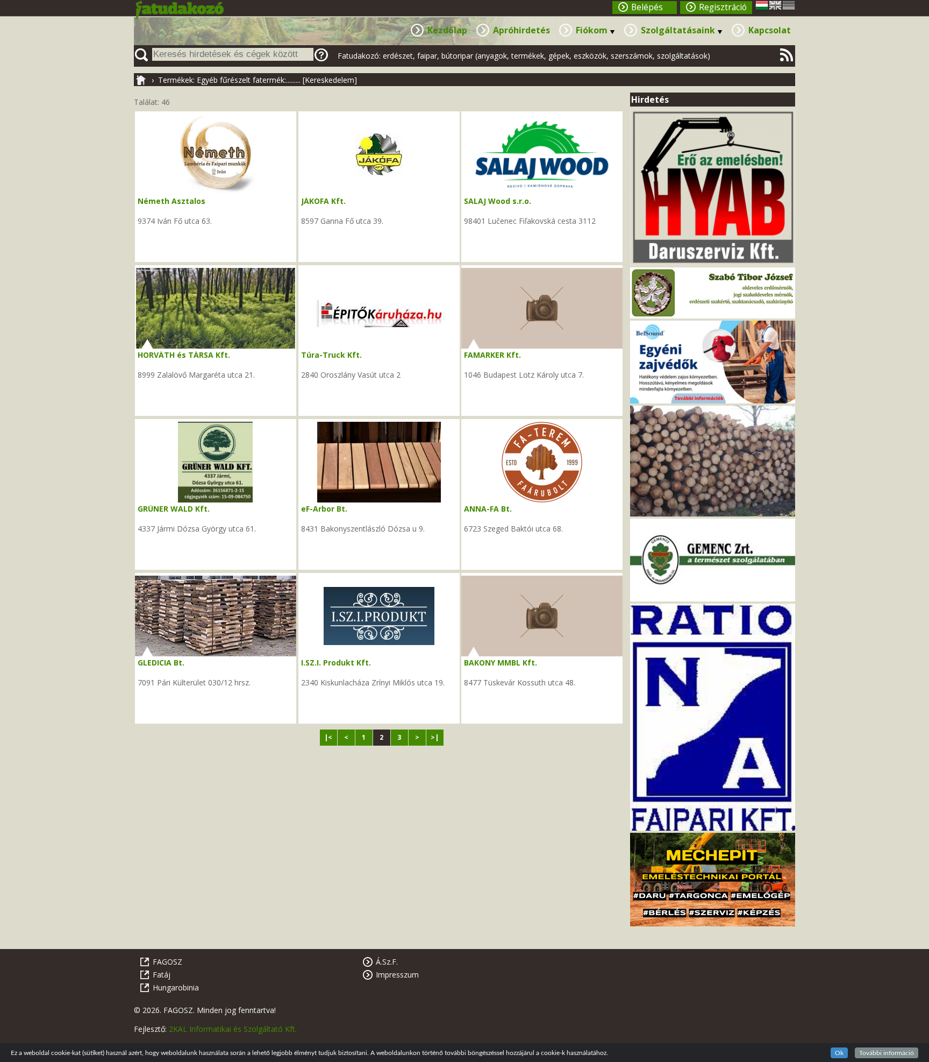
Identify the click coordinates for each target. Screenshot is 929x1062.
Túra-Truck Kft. (331, 355)
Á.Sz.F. (387, 962)
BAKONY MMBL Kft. (500, 662)
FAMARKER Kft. (492, 355)
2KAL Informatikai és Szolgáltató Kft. (233, 1029)
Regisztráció (723, 7)
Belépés (647, 7)
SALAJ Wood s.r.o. (497, 201)
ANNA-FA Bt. (488, 509)
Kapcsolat (769, 30)
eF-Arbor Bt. (324, 509)
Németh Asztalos (171, 201)
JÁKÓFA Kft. (323, 201)
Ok (839, 1053)
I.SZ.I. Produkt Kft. (336, 662)
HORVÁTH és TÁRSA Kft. (184, 355)
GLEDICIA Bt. (161, 662)
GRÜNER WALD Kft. (174, 509)
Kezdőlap (447, 30)
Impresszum (397, 974)
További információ (886, 1053)
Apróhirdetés (521, 30)
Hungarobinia (176, 987)
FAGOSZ (167, 962)
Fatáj (161, 974)
